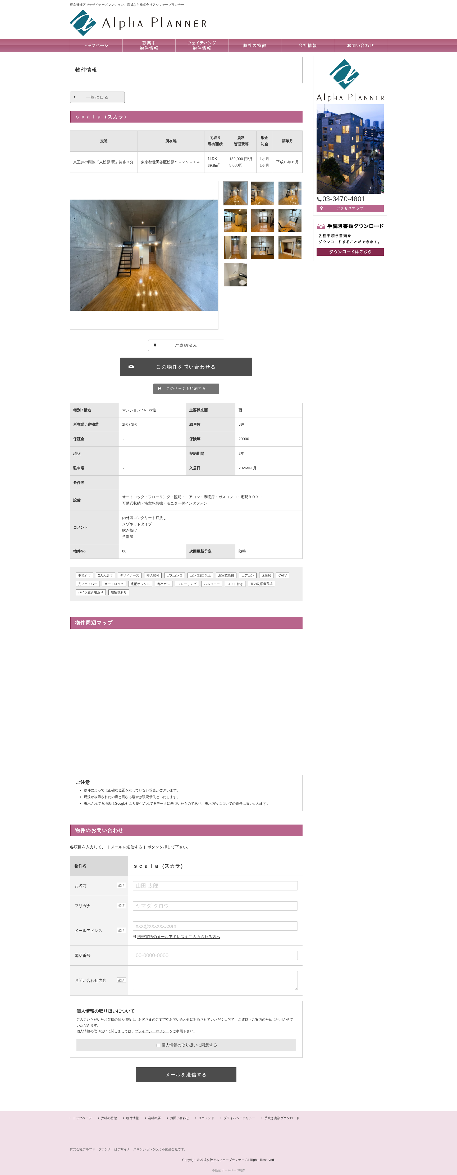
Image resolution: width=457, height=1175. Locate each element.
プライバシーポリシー (152, 1031)
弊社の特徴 (109, 1118)
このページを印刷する (186, 388)
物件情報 (132, 1118)
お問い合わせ (179, 1118)
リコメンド (206, 1118)
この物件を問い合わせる (186, 367)
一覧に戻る (97, 97)
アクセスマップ (350, 208)
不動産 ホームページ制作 (228, 1170)
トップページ (82, 1118)
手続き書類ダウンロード (281, 1118)
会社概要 (154, 1118)
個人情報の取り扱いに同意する (189, 1045)
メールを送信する (186, 1074)
